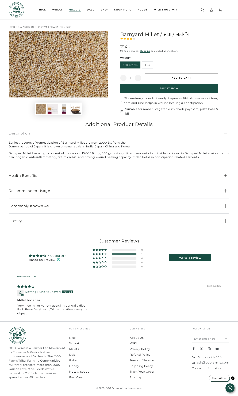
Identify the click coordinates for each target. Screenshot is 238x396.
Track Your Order (142, 371)
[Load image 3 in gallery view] (64, 109)
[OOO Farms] (16, 9)
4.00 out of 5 (57, 255)
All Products (26, 27)
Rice (72, 337)
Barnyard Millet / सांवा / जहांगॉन (54, 27)
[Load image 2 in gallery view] (52, 109)
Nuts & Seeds (79, 371)
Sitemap (136, 377)
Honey (74, 366)
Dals (72, 354)
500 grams (130, 65)
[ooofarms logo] (37, 335)
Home (12, 27)
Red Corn (76, 377)
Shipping (145, 51)
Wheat (74, 343)
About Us (137, 337)
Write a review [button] (190, 257)
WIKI (133, 343)
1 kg (147, 65)
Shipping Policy (141, 366)
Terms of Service (142, 360)
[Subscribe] (227, 339)
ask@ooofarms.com (212, 362)
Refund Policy (140, 354)
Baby (73, 360)
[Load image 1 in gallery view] (41, 109)
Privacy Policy (140, 349)
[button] (202, 10)
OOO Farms (112, 388)
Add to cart (181, 78)
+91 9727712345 (208, 357)
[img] (25, 286)
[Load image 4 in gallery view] (75, 109)
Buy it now (169, 88)
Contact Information (207, 368)
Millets (74, 349)
